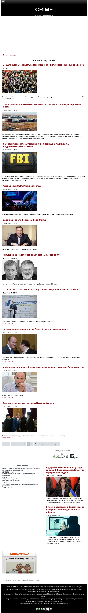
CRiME (44, 9)
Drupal (30, 587)
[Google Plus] (63, 457)
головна (8, 580)
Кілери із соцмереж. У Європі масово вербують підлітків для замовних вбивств (65, 509)
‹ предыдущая (17, 444)
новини (14, 580)
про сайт (25, 580)
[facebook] (55, 457)
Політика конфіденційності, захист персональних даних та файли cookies (44, 604)
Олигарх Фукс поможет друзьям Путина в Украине (28, 403)
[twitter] (59, 457)
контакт (31, 580)
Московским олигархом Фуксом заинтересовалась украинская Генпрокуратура (43, 367)
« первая (6, 444)
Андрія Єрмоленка (69, 587)
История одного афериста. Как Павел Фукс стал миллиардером (35, 329)
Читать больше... (7, 323)
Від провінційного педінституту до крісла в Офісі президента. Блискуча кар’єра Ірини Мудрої (65, 470)
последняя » (55, 444)
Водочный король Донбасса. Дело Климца (24, 220)
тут (71, 594)
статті (19, 580)
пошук (38, 580)
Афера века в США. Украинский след (22, 186)
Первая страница (9, 55)
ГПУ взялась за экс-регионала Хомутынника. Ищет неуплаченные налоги (40, 289)
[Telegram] (72, 457)
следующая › (43, 444)
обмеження (55, 591)
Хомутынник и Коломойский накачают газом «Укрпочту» (31, 255)
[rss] (76, 457)
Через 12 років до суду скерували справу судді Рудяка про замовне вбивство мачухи (21, 469)
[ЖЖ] (68, 457)
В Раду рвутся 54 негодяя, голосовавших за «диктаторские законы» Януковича (43, 65)
